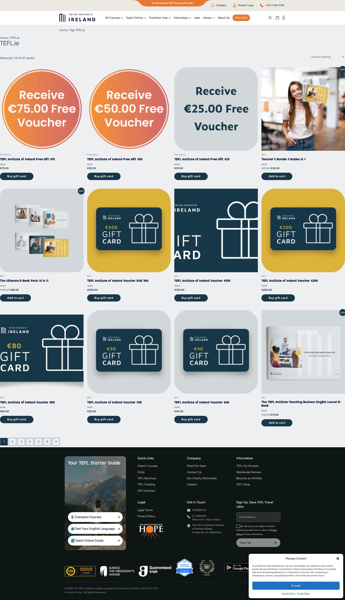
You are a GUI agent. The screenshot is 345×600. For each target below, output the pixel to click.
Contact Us (194, 472)
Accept (296, 585)
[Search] (270, 17)
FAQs (140, 472)
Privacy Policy (303, 593)
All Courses (112, 17)
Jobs (197, 17)
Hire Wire (241, 17)
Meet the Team (196, 466)
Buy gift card (16, 176)
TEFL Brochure (146, 478)
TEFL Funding (146, 484)
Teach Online (134, 17)
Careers (192, 484)
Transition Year (158, 17)
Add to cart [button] (277, 176)
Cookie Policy (288, 593)
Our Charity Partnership (202, 478)
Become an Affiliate (249, 478)
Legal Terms (145, 510)
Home (63, 30)
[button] (338, 558)
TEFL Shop (243, 484)
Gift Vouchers (146, 490)
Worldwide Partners (248, 472)
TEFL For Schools (247, 466)
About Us (224, 17)
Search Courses (147, 466)
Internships (181, 17)
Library (207, 17)
